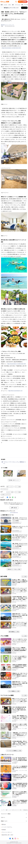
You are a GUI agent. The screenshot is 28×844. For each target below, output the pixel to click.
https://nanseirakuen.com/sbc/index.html (11, 48)
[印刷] (15, 497)
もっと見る (24, 576)
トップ (2, 809)
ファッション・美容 (19, 4)
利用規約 (3, 829)
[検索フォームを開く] (16, 1)
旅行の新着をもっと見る (14, 631)
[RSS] (18, 838)
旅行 (13, 4)
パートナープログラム (6, 827)
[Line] (12, 497)
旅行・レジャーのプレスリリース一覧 (13, 809)
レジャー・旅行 (10, 492)
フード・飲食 (17, 486)
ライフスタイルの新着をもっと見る (14, 750)
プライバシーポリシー (6, 832)
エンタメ (5, 4)
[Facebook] (7, 497)
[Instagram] (15, 838)
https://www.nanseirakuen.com (15, 390)
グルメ (9, 4)
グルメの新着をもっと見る (14, 691)
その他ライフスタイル (5, 494)
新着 (2, 4)
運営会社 (3, 824)
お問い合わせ (14, 507)
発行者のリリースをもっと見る (14, 569)
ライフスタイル (4, 489)
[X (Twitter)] (10, 497)
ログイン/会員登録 (22, 1)
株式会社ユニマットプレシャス (7, 24)
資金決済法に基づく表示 (7, 834)
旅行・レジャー (10, 486)
